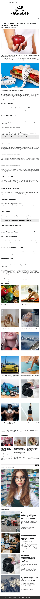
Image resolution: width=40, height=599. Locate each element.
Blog (5, 427)
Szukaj (2, 463)
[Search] (38, 19)
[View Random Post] (36, 19)
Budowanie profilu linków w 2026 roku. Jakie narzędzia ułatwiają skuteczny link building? (28, 538)
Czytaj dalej (23, 530)
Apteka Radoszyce (31, 0)
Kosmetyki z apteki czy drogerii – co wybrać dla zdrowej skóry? (6, 449)
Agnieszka (14, 27)
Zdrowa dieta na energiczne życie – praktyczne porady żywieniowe (32, 449)
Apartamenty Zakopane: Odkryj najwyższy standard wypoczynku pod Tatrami (29, 579)
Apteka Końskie (17, 0)
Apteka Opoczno (11, 0)
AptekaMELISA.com (15, 597)
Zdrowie (10, 427)
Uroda (8, 427)
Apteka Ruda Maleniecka (13, 2)
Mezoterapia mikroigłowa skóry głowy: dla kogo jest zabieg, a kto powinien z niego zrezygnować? (29, 559)
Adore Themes (32, 597)
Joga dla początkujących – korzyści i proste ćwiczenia (19, 449)
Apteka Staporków (24, 0)
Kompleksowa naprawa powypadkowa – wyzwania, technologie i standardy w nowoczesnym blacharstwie (28, 516)
